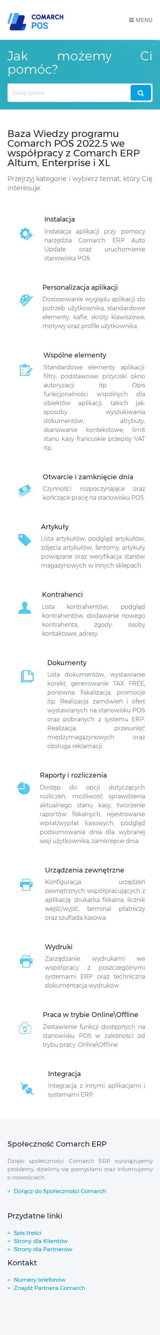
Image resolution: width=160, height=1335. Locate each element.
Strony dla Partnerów (43, 1249)
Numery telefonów (39, 1279)
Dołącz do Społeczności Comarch (60, 1191)
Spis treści (27, 1232)
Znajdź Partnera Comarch (49, 1287)
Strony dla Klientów (41, 1241)
